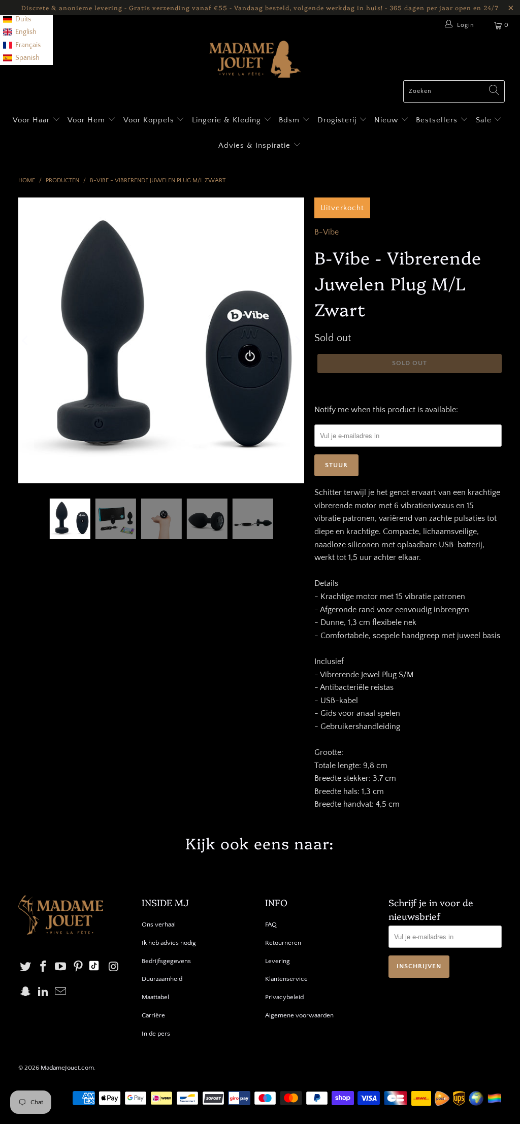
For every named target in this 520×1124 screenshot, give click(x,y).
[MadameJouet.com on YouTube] (61, 967)
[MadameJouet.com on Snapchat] (26, 992)
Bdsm (290, 120)
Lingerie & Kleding (226, 120)
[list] (26, 32)
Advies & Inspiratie (255, 145)
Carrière (153, 1015)
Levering (277, 961)
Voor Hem (88, 120)
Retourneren (283, 942)
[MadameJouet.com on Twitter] (26, 967)
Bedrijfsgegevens (166, 961)
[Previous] (26, 340)
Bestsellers (437, 120)
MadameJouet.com (67, 1067)
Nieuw (387, 120)
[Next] (296, 340)
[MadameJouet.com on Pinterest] (78, 967)
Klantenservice (286, 978)
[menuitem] (17, 19)
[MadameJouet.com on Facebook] (43, 967)
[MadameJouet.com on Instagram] (113, 967)
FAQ (271, 924)
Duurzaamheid (162, 978)
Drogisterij (338, 120)
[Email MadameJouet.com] (61, 992)
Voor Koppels (150, 120)
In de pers (156, 1033)
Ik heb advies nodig (169, 942)
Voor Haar (31, 120)
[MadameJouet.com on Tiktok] (94, 967)
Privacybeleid (284, 997)
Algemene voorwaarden (299, 1015)
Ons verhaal (159, 924)
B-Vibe (326, 232)
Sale (485, 120)
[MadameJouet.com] (255, 60)
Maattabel (155, 997)
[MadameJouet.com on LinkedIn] (43, 992)
